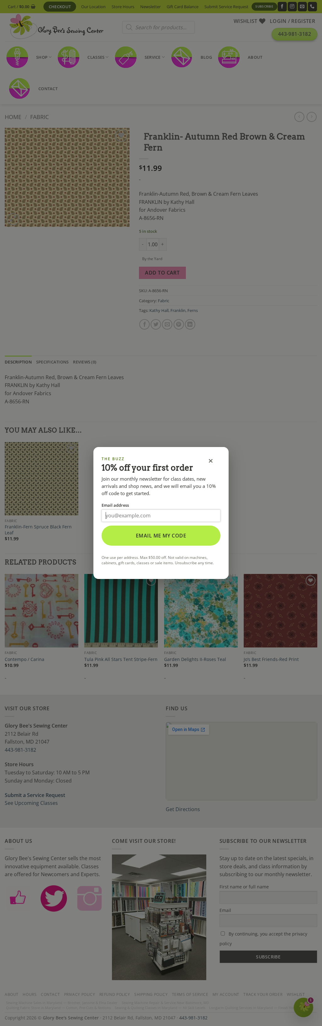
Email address (115, 505)
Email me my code (161, 535)
